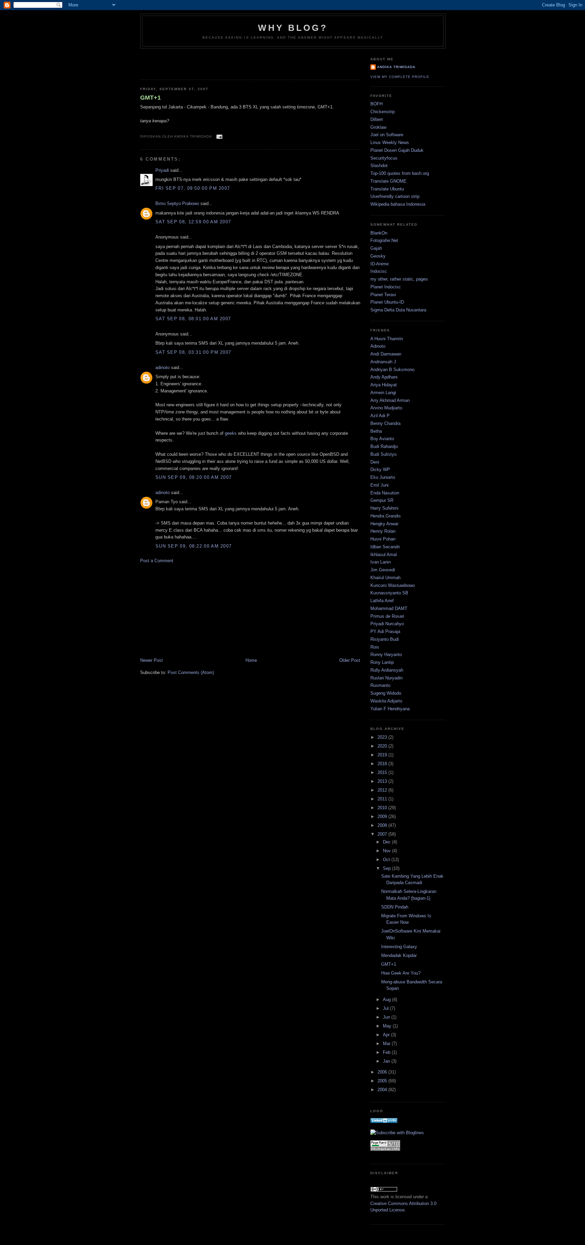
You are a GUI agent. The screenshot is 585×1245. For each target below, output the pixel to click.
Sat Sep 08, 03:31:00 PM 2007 (193, 352)
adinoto (162, 367)
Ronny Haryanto (386, 654)
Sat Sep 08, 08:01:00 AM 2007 (193, 318)
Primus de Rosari (387, 616)
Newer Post (151, 660)
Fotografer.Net (384, 240)
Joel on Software (386, 134)
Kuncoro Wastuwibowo (392, 585)
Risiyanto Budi (384, 639)
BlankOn (378, 233)
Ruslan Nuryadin (386, 677)
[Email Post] (218, 136)
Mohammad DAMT (388, 608)
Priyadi (162, 170)
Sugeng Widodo (385, 693)
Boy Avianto (382, 438)
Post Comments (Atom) (191, 672)
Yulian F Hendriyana (390, 708)
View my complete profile (399, 77)
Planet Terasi (383, 294)
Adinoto (377, 346)
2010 (382, 807)
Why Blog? (293, 28)
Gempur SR (381, 500)
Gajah (376, 248)
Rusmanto (380, 685)
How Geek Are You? (400, 973)
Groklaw (378, 127)
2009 (382, 816)
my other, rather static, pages (399, 279)
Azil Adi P (380, 415)
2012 (382, 790)
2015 (382, 772)
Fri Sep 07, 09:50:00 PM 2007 (192, 188)
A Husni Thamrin (386, 338)
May (388, 1025)
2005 (382, 1080)
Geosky (378, 256)
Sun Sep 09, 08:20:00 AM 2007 (193, 477)
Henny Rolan (382, 531)
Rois (374, 647)
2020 (382, 746)
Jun (387, 1017)
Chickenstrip (382, 111)
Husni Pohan (382, 539)
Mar (387, 1043)
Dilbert (376, 119)
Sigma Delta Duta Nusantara (398, 309)
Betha (376, 431)
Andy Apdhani (383, 377)
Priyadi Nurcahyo (387, 623)
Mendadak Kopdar (399, 955)
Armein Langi (383, 392)
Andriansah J (383, 361)
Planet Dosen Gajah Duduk (397, 150)
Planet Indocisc (385, 286)
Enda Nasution (384, 492)
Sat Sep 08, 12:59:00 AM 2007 (193, 221)
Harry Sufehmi (384, 508)
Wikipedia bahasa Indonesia (397, 204)
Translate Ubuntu (387, 188)
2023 (382, 737)
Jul (386, 1008)
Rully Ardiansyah (386, 670)
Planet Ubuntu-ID (387, 302)
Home (251, 660)
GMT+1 (150, 97)
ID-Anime (379, 263)
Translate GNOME (388, 181)
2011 (382, 798)
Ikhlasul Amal (383, 554)
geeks (231, 433)
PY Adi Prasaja (385, 631)
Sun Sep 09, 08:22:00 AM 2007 (193, 546)
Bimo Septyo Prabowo (177, 203)
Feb (387, 1052)
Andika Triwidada (396, 67)
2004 (382, 1089)
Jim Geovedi (382, 569)
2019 (382, 754)
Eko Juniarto (382, 477)
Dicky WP (380, 469)
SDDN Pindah (394, 907)
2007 (382, 834)
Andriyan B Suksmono (392, 369)
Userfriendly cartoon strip (394, 196)
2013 (382, 781)
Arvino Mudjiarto (386, 407)
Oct (387, 859)
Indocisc (378, 271)
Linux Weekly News (389, 142)
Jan (387, 1061)
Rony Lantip (382, 662)
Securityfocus (383, 158)
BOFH (376, 103)
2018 (382, 763)
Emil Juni (379, 485)
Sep (387, 868)
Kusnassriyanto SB (389, 592)
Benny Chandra (385, 423)
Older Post (349, 660)
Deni (374, 462)
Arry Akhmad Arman (390, 400)
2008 (382, 825)
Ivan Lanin (380, 562)
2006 (382, 1072)
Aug (387, 999)
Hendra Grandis (385, 515)
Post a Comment (156, 560)
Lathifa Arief (382, 600)
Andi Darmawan (385, 353)
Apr (387, 1034)
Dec (387, 841)
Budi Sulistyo (383, 454)
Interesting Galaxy (399, 946)
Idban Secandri (385, 546)
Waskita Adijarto (386, 700)
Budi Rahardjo (384, 446)
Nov (387, 850)
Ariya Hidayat (383, 384)
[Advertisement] (179, 62)
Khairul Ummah (385, 577)
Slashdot (379, 165)
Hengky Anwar (384, 523)
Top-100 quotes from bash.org (399, 173)
